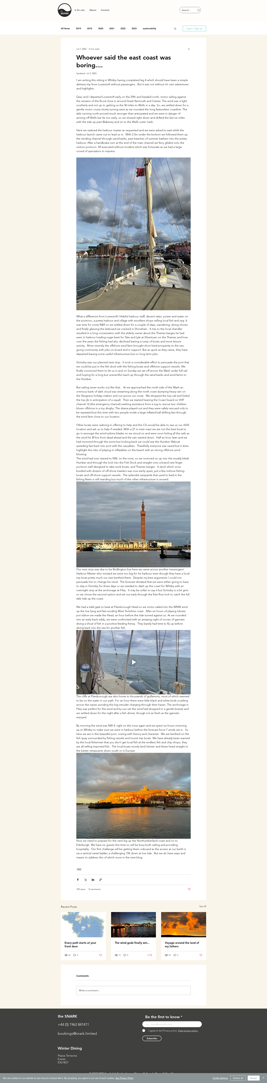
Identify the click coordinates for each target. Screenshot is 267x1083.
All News (65, 28)
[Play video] (133, 662)
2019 (78, 28)
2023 (134, 28)
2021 (111, 28)
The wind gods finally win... (132, 943)
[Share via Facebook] (77, 879)
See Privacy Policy (124, 1078)
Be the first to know (162, 1017)
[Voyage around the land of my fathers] (183, 924)
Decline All (238, 1078)
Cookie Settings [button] (220, 1078)
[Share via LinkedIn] (92, 879)
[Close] (263, 1078)
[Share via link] (100, 879)
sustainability (149, 28)
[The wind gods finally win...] (133, 924)
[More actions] (189, 49)
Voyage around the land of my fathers (182, 944)
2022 (123, 28)
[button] (93, 9)
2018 (89, 28)
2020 (100, 28)
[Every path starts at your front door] (83, 924)
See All (202, 906)
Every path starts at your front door (80, 944)
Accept (253, 1078)
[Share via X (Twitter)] (85, 879)
